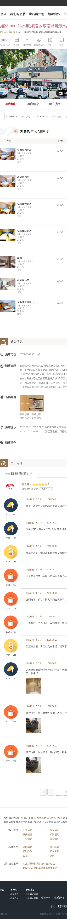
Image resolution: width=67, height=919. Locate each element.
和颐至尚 (27, 851)
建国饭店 (27, 846)
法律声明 (46, 898)
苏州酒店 (27, 834)
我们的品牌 (18, 14)
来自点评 (18, 473)
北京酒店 (27, 830)
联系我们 (59, 898)
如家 (25, 855)
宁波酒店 (27, 839)
